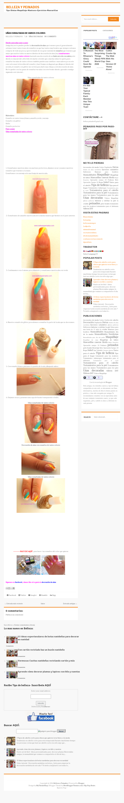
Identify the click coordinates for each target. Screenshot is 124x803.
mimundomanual (89, 229)
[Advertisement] (23, 21)
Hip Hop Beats (89, 785)
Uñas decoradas (36, 36)
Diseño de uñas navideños (92, 170)
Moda (111, 177)
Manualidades (89, 174)
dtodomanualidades (90, 236)
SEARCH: (87, 417)
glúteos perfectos (88, 201)
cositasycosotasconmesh (92, 239)
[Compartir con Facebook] (13, 588)
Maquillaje (103, 174)
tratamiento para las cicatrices (107, 356)
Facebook (12, 595)
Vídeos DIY (88, 373)
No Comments (50, 36)
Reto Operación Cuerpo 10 (109, 348)
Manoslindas (88, 217)
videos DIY (88, 208)
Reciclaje (96, 348)
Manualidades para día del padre (94, 337)
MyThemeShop (42, 785)
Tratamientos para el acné (105, 360)
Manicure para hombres (106, 172)
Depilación (108, 167)
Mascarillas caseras (99, 177)
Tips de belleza (100, 185)
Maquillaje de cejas (90, 340)
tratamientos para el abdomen (107, 206)
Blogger (109, 382)
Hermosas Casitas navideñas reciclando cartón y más (46, 660)
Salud (106, 182)
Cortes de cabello (111, 320)
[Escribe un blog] (9, 588)
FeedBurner (45, 706)
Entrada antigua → (70, 603)
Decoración (88, 322)
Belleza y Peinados (22, 7)
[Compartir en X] (11, 588)
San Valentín (97, 350)
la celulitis (103, 329)
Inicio (43, 603)
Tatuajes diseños (108, 350)
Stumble (44, 595)
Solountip (87, 220)
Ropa (101, 182)
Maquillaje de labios (109, 340)
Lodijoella (87, 226)
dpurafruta (87, 242)
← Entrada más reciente (13, 603)
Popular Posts (90, 31)
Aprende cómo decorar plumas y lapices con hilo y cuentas (49, 671)
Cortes (101, 167)
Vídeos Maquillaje (111, 198)
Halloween (87, 172)
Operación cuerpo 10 (98, 180)
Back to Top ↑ (62, 788)
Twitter (23, 595)
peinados (94, 203)
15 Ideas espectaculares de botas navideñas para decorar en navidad (48, 638)
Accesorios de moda (91, 167)
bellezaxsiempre (89, 223)
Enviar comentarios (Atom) (24, 625)
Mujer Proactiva (113, 342)
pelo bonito (105, 203)
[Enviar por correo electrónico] (7, 588)
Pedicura (111, 180)
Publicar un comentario (14, 615)
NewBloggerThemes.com (73, 785)
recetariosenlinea (89, 232)
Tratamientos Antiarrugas (97, 188)
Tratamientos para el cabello (103, 190)
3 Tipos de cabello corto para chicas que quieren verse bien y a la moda (43, 738)
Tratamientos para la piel (95, 192)
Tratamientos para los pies (107, 195)
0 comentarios (9, 646)
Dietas (115, 167)
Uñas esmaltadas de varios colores (25, 33)
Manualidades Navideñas (106, 334)
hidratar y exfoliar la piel (105, 200)
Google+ (33, 595)
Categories (108, 31)
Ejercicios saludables (110, 169)
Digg (54, 595)
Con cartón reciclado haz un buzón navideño (41, 649)
